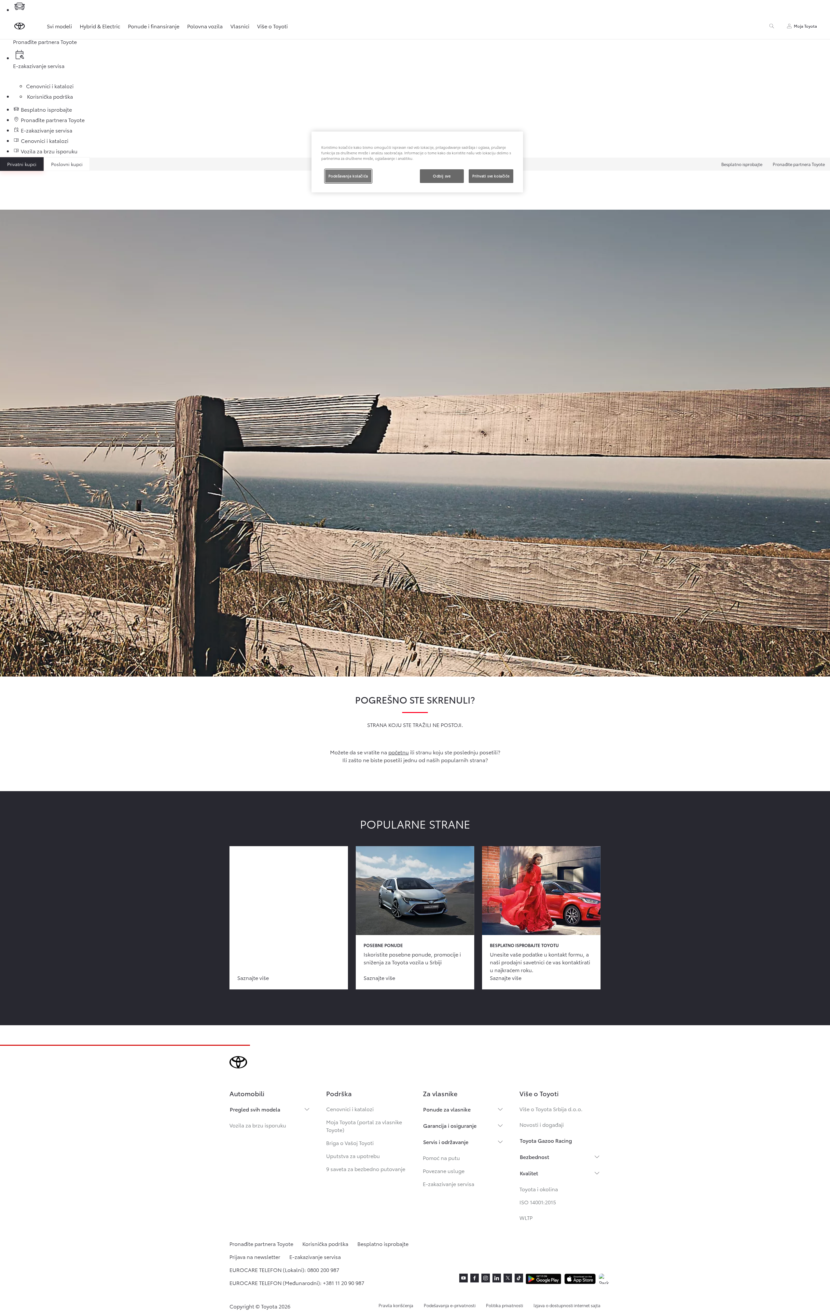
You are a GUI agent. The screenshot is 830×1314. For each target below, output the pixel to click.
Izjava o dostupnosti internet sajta (567, 1305)
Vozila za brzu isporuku (257, 1125)
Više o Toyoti (272, 26)
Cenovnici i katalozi (350, 1108)
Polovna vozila (205, 26)
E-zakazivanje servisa (448, 1183)
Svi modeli (59, 26)
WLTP (526, 1217)
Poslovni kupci (67, 164)
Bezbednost (534, 1156)
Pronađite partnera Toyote (799, 164)
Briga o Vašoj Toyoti (350, 1142)
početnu (398, 752)
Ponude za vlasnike (447, 1109)
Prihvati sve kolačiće (491, 175)
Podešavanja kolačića (348, 175)
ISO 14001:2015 (537, 1202)
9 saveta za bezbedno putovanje (365, 1168)
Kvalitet (529, 1173)
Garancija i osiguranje (450, 1125)
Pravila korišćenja (396, 1305)
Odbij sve (441, 175)
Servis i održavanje (445, 1141)
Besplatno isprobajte (741, 164)
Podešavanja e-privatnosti (450, 1305)
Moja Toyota (805, 26)
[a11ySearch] (771, 26)
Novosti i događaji (541, 1124)
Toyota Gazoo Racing (546, 1140)
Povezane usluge (443, 1170)
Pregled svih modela (255, 1109)
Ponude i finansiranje (153, 26)
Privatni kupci (21, 164)
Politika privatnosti (504, 1305)
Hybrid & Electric (100, 26)
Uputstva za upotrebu (353, 1155)
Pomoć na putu (441, 1157)
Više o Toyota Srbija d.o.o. (551, 1108)
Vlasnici (239, 26)
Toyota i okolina (538, 1189)
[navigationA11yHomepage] (19, 26)
